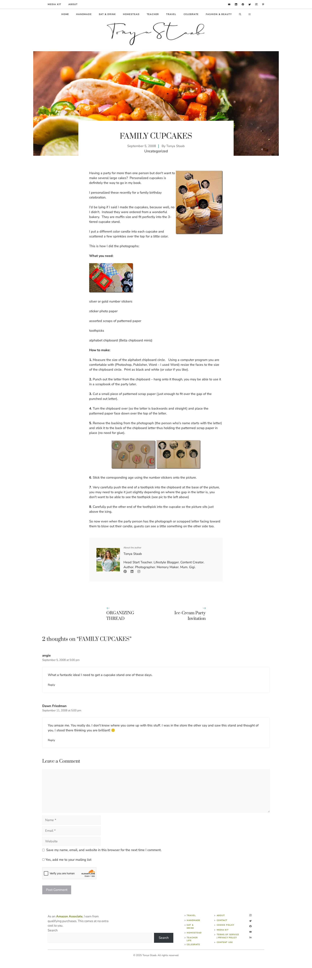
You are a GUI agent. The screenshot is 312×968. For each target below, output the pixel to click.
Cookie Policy (225, 925)
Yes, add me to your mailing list (68, 860)
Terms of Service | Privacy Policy (228, 936)
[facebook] (243, 4)
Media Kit (223, 930)
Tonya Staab (175, 146)
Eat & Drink (107, 14)
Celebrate (191, 14)
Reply (51, 685)
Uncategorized (156, 151)
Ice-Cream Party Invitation (190, 615)
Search (53, 930)
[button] (240, 14)
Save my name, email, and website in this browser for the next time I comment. (103, 850)
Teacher (153, 14)
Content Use (225, 942)
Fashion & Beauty (219, 14)
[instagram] (256, 4)
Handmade (84, 14)
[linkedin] (229, 4)
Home (65, 14)
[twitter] (249, 4)
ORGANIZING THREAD (120, 615)
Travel (171, 14)
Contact (222, 920)
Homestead (131, 14)
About (73, 4)
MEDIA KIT (54, 4)
